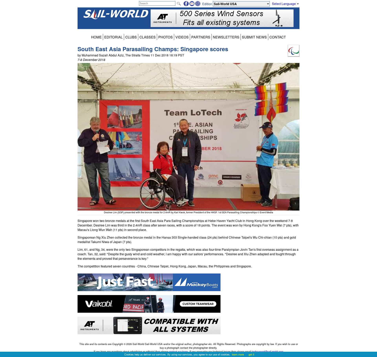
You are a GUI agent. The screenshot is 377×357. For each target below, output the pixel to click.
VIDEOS (182, 37)
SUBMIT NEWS (254, 37)
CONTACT (277, 37)
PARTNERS (200, 37)
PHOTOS (165, 37)
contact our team (178, 351)
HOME (96, 37)
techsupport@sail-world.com (267, 351)
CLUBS (131, 37)
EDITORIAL (113, 37)
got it (251, 354)
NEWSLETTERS (226, 37)
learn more (238, 354)
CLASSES (147, 37)
